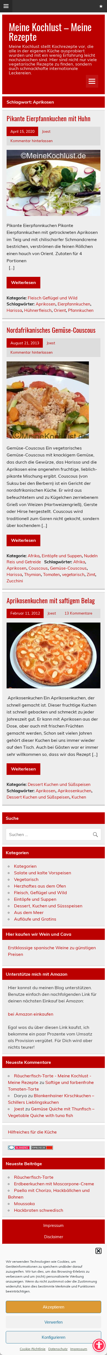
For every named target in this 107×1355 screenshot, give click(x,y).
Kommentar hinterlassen (31, 140)
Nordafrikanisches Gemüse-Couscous (51, 330)
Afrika (34, 555)
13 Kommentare (78, 613)
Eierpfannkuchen (74, 304)
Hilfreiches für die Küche (32, 1132)
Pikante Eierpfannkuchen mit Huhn (49, 118)
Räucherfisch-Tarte (34, 1177)
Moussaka (24, 1203)
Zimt (91, 574)
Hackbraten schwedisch (38, 1210)
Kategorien (25, 866)
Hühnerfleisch (38, 310)
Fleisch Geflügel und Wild (52, 298)
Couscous (38, 568)
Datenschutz (57, 1349)
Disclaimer (53, 1237)
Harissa (14, 310)
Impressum (78, 1349)
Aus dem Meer (29, 912)
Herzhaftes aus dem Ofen (40, 886)
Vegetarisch (26, 879)
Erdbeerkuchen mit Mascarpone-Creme (54, 1183)
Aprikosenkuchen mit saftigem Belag (51, 600)
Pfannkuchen (81, 310)
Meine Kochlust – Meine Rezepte (50, 32)
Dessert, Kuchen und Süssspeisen (48, 905)
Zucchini (15, 580)
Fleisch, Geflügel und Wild (40, 892)
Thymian (32, 574)
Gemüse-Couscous (68, 568)
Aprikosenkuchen (74, 790)
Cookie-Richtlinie (33, 1349)
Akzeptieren (53, 1307)
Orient (60, 310)
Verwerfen (53, 1322)
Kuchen (79, 797)
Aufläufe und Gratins (35, 919)
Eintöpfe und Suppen (62, 555)
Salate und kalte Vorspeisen (42, 872)
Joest (46, 131)
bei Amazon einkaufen (30, 1014)
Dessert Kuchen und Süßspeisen (59, 784)
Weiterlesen (23, 282)
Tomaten (51, 574)
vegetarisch (73, 574)
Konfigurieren (53, 1337)
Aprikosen (45, 304)
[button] (98, 1251)
